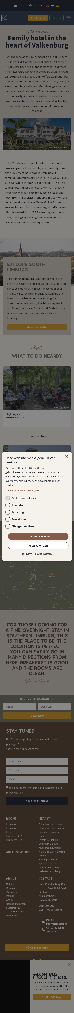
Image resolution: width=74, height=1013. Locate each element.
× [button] (66, 456)
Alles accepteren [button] (38, 536)
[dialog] (37, 506)
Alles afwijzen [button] (38, 545)
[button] (36, 490)
